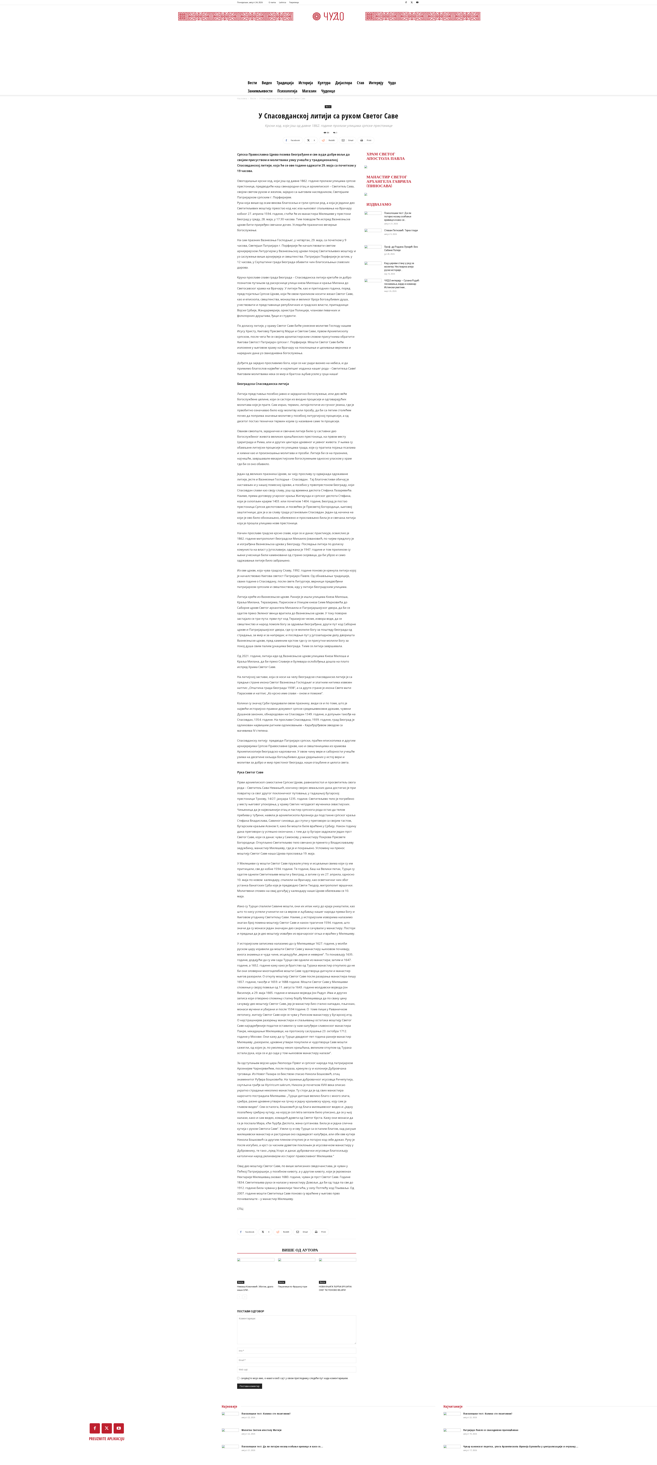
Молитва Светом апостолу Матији (262, 1430)
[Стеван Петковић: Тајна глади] (373, 235)
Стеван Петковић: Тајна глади (401, 230)
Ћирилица (294, 2)
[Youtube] (417, 2)
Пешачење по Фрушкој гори (292, 1286)
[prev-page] (239, 1297)
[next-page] (245, 1297)
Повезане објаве (258, 1249)
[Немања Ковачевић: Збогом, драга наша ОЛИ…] (255, 1271)
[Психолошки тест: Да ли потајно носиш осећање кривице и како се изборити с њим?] (373, 217)
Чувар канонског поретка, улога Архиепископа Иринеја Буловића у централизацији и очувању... (520, 1446)
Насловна (242, 98)
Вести (252, 82)
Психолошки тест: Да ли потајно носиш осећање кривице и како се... (397, 216)
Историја (306, 82)
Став (360, 82)
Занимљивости (260, 91)
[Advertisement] (328, 53)
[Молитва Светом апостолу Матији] (230, 1434)
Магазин (309, 91)
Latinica (282, 2)
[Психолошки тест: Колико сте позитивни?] (230, 1418)
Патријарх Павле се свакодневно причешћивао (490, 1430)
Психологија (287, 91)
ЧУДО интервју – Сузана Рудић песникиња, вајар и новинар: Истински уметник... (401, 284)
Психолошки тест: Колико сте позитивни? (266, 1413)
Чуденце (328, 91)
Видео (267, 82)
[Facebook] (406, 2)
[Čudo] (328, 16)
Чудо (392, 82)
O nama (272, 2)
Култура (324, 82)
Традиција (285, 82)
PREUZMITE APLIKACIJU (106, 1438)
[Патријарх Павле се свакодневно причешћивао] (452, 1434)
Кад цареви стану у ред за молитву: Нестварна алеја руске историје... (399, 266)
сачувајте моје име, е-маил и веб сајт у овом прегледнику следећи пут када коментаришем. (294, 1378)
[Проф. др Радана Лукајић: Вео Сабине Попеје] (373, 251)
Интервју (376, 82)
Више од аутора (300, 1249)
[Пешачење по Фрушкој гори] (296, 1271)
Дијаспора (343, 82)
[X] (411, 2)
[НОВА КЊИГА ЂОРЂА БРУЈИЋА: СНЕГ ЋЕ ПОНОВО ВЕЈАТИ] (337, 1271)
